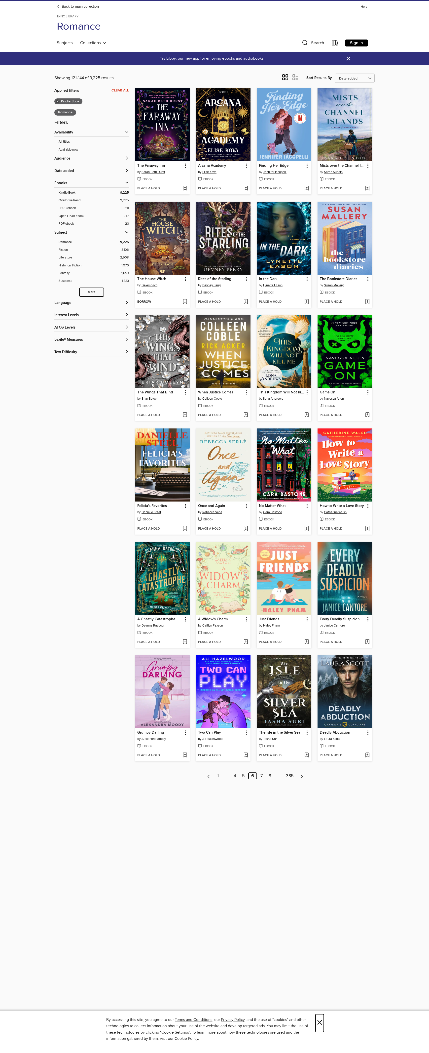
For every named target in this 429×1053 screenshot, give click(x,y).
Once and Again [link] (211, 506)
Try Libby (168, 58)
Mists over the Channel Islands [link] (342, 166)
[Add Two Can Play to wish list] (246, 755)
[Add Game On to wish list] (367, 415)
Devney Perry (211, 285)
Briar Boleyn (150, 399)
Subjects (65, 43)
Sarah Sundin (333, 172)
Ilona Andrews (273, 399)
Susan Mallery (334, 285)
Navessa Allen (334, 399)
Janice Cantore (334, 626)
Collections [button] (91, 43)
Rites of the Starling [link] (214, 279)
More (91, 292)
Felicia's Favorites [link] (152, 506)
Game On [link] (327, 392)
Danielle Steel (151, 512)
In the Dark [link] (268, 279)
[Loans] (335, 44)
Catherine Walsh (335, 512)
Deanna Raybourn (154, 626)
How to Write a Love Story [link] (342, 506)
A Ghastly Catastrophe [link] (156, 619)
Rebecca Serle (212, 512)
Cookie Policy (186, 1038)
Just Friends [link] (269, 619)
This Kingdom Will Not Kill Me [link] (281, 392)
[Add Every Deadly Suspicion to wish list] (367, 642)
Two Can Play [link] (209, 732)
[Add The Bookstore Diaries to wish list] (367, 302)
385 (290, 776)
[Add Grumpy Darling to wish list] (185, 755)
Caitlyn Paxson (212, 626)
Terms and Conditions (193, 1019)
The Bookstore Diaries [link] (338, 279)
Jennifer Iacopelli (274, 172)
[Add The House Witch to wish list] (185, 302)
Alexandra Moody (154, 739)
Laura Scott (332, 739)
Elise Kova (209, 172)
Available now (68, 150)
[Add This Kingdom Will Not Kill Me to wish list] (306, 415)
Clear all (120, 90)
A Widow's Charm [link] (213, 619)
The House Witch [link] (151, 279)
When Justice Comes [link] (215, 392)
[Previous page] (209, 776)
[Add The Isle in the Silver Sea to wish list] (306, 755)
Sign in (356, 43)
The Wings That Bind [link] (155, 392)
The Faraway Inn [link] (151, 166)
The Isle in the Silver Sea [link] (279, 732)
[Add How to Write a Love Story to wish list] (367, 529)
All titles (64, 142)
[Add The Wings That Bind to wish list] (185, 415)
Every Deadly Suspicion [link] (340, 619)
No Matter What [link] (272, 506)
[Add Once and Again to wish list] (246, 529)
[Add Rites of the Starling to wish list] (246, 302)
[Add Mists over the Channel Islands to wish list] (367, 188)
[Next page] (302, 776)
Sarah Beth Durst (153, 172)
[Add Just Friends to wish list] (306, 642)
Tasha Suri (270, 739)
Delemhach (149, 285)
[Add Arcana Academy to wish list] (246, 188)
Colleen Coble (212, 399)
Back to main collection (80, 6)
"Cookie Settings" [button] (175, 1032)
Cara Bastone (272, 512)
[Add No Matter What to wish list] (306, 529)
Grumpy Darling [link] (150, 732)
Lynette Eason (273, 285)
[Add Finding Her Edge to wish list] (306, 188)
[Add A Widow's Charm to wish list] (246, 642)
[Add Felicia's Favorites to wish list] (185, 529)
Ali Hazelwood (212, 739)
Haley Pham (271, 626)
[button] (312, 44)
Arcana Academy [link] (212, 166)
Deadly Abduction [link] (335, 732)
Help (364, 7)
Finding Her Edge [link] (273, 166)
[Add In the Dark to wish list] (306, 302)
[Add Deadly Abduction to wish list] (367, 755)
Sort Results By (319, 78)
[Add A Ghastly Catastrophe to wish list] (185, 642)
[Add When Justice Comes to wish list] (246, 415)
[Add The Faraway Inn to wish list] (185, 188)
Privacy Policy (233, 1019)
